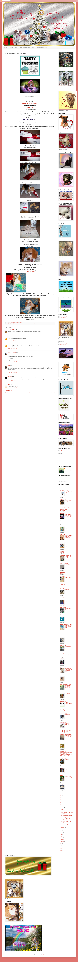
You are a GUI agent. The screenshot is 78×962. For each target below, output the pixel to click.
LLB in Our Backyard (63, 616)
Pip (60, 667)
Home (5, 47)
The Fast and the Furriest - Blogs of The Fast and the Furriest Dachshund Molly (66, 731)
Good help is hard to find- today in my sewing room (68, 545)
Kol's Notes (62, 597)
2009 (61, 848)
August (62, 829)
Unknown (9, 344)
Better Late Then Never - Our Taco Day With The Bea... (66, 819)
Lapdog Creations (63, 607)
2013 (61, 804)
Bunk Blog (61, 522)
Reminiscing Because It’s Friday (68, 501)
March (62, 837)
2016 (61, 799)
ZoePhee (61, 775)
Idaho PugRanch (62, 588)
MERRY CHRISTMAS (67, 714)
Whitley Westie (62, 767)
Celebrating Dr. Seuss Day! (68, 617)
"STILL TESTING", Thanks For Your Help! (68, 786)
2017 (61, 797)
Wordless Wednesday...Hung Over (68, 703)
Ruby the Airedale (63, 692)
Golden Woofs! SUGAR (11, 329)
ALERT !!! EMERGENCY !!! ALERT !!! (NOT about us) (67, 813)
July (61, 830)
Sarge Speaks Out (63, 701)
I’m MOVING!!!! (62, 552)
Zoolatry (61, 784)
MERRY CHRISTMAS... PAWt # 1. (68, 565)
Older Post (53, 392)
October (62, 809)
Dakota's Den (62, 551)
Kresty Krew (62, 599)
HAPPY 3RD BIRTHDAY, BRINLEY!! (68, 557)
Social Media (67, 759)
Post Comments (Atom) (13, 395)
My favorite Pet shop (63, 633)
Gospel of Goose (62, 576)
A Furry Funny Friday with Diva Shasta (66, 822)
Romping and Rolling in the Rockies (65, 684)
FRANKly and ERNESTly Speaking (65, 563)
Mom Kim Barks (13, 47)
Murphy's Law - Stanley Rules (65, 637)
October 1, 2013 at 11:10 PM (12, 340)
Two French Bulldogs (63, 758)
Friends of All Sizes (68, 577)
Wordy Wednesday (68, 589)
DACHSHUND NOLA (30, 272)
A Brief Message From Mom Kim (66, 817)
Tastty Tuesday (33, 323)
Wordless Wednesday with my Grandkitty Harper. (68, 626)
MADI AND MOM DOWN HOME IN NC (66, 624)
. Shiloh (9, 323)
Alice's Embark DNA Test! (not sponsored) (68, 777)
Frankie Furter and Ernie (12, 352)
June (62, 832)
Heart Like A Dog (62, 584)
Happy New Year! (62, 510)
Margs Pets (62, 633)
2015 (61, 801)
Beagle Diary (62, 513)
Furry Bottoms (62, 572)
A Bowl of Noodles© (63, 499)
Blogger (43, 954)
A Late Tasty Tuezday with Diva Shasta (66, 824)
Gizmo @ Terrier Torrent (29, 103)
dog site (61, 477)
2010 (61, 847)
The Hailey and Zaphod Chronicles (65, 734)
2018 (61, 795)
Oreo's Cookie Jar (63, 659)
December (62, 806)
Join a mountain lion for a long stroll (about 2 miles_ (68, 686)
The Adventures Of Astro (64, 713)
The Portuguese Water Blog (64, 743)
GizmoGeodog (10, 376)
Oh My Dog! (62, 653)
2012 (61, 843)
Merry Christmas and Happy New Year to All (68, 527)
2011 (60, 845)
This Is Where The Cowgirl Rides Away (68, 769)
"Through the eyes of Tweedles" (65, 490)
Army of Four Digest (63, 509)
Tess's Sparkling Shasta (42, 47)
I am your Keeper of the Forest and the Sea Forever (68, 492)
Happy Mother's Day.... (68, 646)
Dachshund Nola (62, 534)
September (63, 827)
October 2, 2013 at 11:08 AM (12, 361)
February (62, 839)
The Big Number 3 (67, 744)
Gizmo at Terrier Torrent (18, 323)
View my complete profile (68, 470)
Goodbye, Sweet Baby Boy (68, 609)
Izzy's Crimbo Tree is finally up (68, 601)
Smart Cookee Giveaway (26, 323)
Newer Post (7, 392)
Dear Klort (61, 573)
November (62, 807)
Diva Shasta (12, 323)
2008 (61, 850)
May (61, 834)
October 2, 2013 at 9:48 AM (12, 348)
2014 (61, 802)
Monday (66, 638)
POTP (60, 675)
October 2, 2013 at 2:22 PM (12, 380)
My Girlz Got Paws (63, 645)
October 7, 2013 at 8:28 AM (12, 387)
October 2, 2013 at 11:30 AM (12, 372)
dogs (63, 477)
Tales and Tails (62, 709)
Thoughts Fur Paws (63, 751)
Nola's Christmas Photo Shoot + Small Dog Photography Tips (68, 536)
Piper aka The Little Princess (68, 660)
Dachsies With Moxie (63, 542)
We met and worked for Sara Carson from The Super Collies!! (68, 515)
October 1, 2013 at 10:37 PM (12, 333)
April (62, 836)
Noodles (9, 365)
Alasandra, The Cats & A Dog (65, 507)
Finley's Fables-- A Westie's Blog (65, 555)
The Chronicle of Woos (63, 722)
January (62, 841)
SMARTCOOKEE (30, 107)
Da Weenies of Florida (63, 526)
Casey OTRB (66, 676)
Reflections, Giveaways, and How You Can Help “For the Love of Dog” (65, 655)
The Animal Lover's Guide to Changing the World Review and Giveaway (68, 670)
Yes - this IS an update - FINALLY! (66, 815)
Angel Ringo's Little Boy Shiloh (27, 47)
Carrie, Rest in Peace (63, 710)
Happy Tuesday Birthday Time (67, 724)
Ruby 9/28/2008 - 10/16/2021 (68, 694)
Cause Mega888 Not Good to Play (65, 523)
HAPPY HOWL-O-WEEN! (64, 810)
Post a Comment (9, 390)
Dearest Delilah (62, 585)
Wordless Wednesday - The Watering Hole (68, 736)
